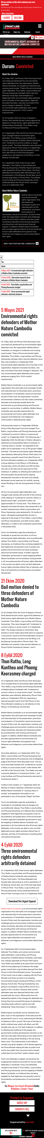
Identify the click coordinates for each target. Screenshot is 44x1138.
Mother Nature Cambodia (11, 909)
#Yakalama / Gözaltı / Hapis (22, 1088)
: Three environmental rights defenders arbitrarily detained (15, 293)
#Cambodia (29, 1086)
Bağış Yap (17, 32)
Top (2, 262)
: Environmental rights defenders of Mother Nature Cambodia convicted (17, 272)
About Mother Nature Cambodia (23, 57)
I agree (6, 17)
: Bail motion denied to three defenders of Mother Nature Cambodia (15, 279)
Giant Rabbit (29, 1122)
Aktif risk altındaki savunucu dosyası (33, 1131)
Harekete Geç (22, 1109)
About (3, 266)
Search (37, 32)
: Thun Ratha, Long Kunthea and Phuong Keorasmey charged (16, 286)
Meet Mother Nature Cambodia (19, 243)
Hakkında (27, 32)
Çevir (40, 37)
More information (8, 13)
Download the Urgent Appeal (22, 901)
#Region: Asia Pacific (16, 1086)
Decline (18, 17)
